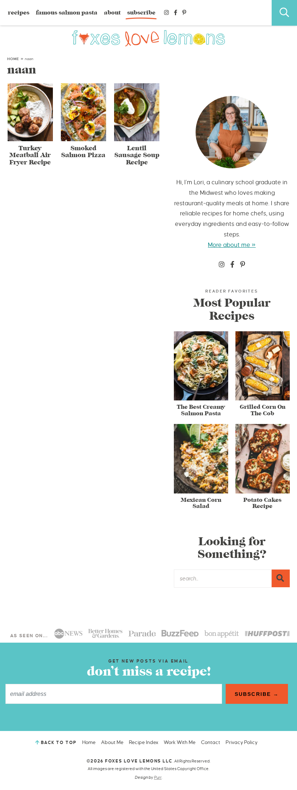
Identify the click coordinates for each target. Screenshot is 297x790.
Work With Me (180, 742)
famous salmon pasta (66, 12)
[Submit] (281, 578)
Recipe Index (143, 742)
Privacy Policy (242, 742)
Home (13, 59)
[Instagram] (166, 12)
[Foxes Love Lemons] (149, 38)
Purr (158, 777)
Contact (210, 742)
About (112, 12)
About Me (112, 742)
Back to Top (59, 742)
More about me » (232, 245)
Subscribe (141, 12)
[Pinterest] (184, 12)
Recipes (18, 12)
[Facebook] (175, 12)
